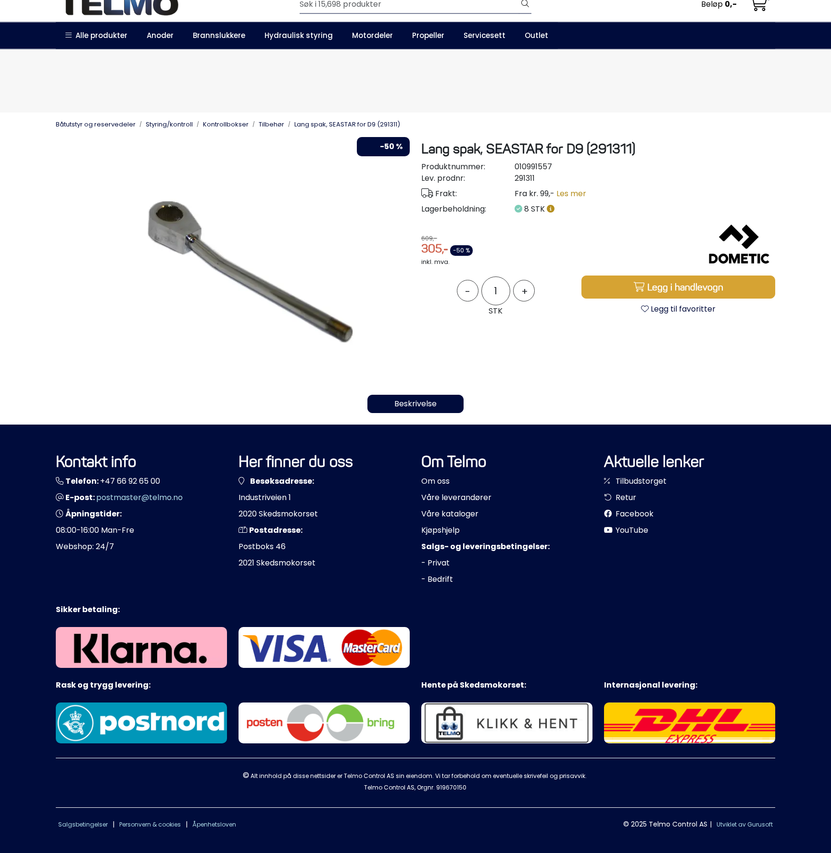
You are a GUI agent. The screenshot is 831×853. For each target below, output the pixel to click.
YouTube (631, 530)
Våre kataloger (449, 513)
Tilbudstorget (640, 481)
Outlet (536, 35)
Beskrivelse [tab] (415, 403)
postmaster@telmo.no (139, 497)
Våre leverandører (456, 497)
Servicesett (484, 35)
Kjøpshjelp (440, 530)
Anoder (160, 35)
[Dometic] (739, 244)
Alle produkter (99, 35)
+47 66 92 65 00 (130, 481)
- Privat (435, 562)
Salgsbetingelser (83, 824)
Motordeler (372, 35)
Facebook (634, 513)
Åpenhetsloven (214, 824)
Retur (625, 497)
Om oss (435, 481)
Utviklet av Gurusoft (745, 824)
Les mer (571, 193)
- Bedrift (437, 579)
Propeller (428, 35)
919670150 (451, 787)
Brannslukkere (219, 35)
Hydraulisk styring (298, 35)
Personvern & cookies (150, 824)
